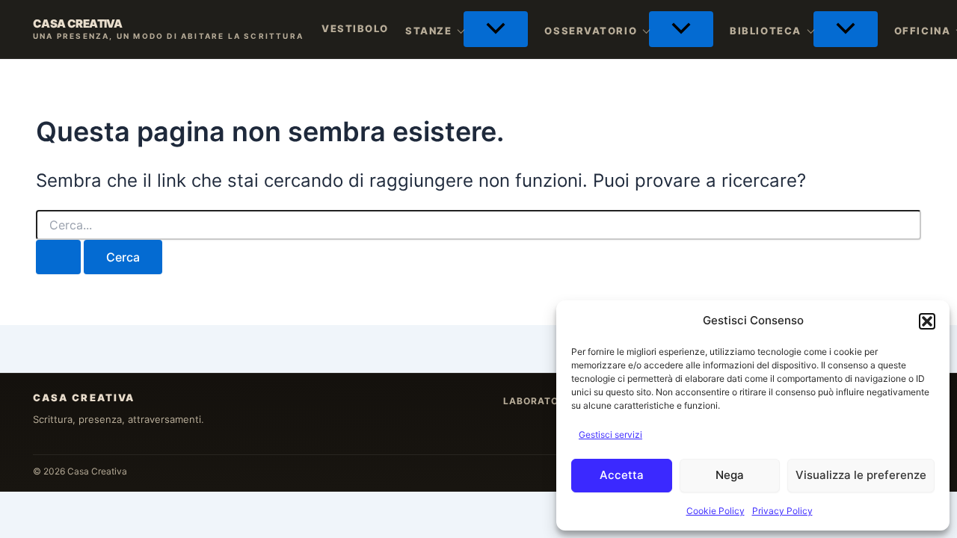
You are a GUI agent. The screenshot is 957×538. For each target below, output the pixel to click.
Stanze (428, 31)
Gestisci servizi (610, 434)
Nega (730, 475)
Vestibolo (355, 28)
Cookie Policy (715, 510)
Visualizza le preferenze (861, 475)
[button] (927, 321)
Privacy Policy (782, 510)
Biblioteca (765, 31)
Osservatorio (590, 31)
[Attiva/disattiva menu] (496, 29)
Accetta (622, 475)
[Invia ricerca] (58, 257)
